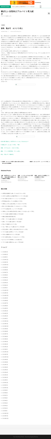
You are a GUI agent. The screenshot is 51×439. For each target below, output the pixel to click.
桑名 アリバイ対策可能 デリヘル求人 (10, 151)
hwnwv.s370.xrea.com (15, 31)
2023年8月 (5, 331)
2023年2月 (5, 346)
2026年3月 (5, 252)
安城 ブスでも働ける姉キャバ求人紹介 (11, 221)
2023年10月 (5, 326)
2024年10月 (5, 295)
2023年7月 (5, 334)
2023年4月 (5, 341)
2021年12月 (5, 382)
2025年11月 (5, 262)
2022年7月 (5, 364)
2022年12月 (5, 351)
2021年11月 (5, 385)
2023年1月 (5, 349)
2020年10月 (5, 418)
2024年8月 (5, 300)
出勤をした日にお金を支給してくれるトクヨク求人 (14, 203)
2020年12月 (5, 413)
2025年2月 (5, 285)
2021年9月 (5, 390)
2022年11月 (5, 354)
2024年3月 (5, 313)
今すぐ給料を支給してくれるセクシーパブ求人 (13, 237)
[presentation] (41, 7)
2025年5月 (5, 277)
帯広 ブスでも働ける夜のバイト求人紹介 (12, 219)
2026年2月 (5, 254)
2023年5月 (5, 339)
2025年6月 (5, 275)
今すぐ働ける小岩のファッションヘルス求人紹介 (14, 198)
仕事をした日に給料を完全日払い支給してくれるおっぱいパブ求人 (18, 211)
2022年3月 (5, 375)
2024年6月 (5, 305)
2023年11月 (5, 323)
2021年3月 (5, 405)
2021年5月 (5, 400)
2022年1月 (5, 380)
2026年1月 (5, 257)
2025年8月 (5, 269)
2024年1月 (5, 318)
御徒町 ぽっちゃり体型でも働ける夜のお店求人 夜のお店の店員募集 (13, 162)
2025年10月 (5, 264)
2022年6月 (5, 367)
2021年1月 (4, 410)
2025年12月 (5, 259)
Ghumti (26, 436)
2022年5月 (5, 369)
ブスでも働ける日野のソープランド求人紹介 (13, 232)
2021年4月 (5, 403)
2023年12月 (5, 321)
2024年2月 (5, 316)
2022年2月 (5, 377)
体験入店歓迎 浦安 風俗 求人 (9, 216)
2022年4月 (5, 372)
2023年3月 (5, 344)
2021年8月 (5, 392)
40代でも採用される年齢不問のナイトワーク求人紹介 (23, 6)
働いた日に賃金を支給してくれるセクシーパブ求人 (14, 206)
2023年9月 (5, 328)
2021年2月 (5, 408)
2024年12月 (5, 290)
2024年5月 (5, 308)
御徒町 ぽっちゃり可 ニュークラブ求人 (39, 161)
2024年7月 (5, 303)
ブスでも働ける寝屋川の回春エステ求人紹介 (13, 214)
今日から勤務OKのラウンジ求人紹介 (11, 234)
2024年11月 (5, 293)
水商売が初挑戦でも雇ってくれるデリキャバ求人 (14, 193)
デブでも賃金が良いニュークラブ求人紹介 (12, 208)
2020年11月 (5, 415)
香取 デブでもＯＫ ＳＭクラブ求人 (10, 148)
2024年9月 (5, 298)
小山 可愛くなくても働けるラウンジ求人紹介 (13, 226)
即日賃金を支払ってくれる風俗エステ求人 (12, 201)
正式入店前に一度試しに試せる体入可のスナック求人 (15, 229)
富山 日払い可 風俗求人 (7, 154)
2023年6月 (5, 336)
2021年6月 (5, 398)
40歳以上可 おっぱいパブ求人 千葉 (10, 144)
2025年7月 (5, 272)
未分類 (3, 25)
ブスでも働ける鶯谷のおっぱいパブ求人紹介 (13, 242)
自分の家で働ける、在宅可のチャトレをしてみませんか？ (15, 141)
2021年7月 (5, 395)
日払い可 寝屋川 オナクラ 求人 (9, 224)
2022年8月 (5, 362)
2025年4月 (5, 280)
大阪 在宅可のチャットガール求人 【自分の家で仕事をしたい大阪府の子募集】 (8, 177)
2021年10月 (5, 387)
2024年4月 (5, 310)
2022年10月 (5, 357)
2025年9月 (5, 267)
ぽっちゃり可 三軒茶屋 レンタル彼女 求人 (12, 239)
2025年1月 (5, 287)
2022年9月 (5, 359)
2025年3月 (5, 282)
